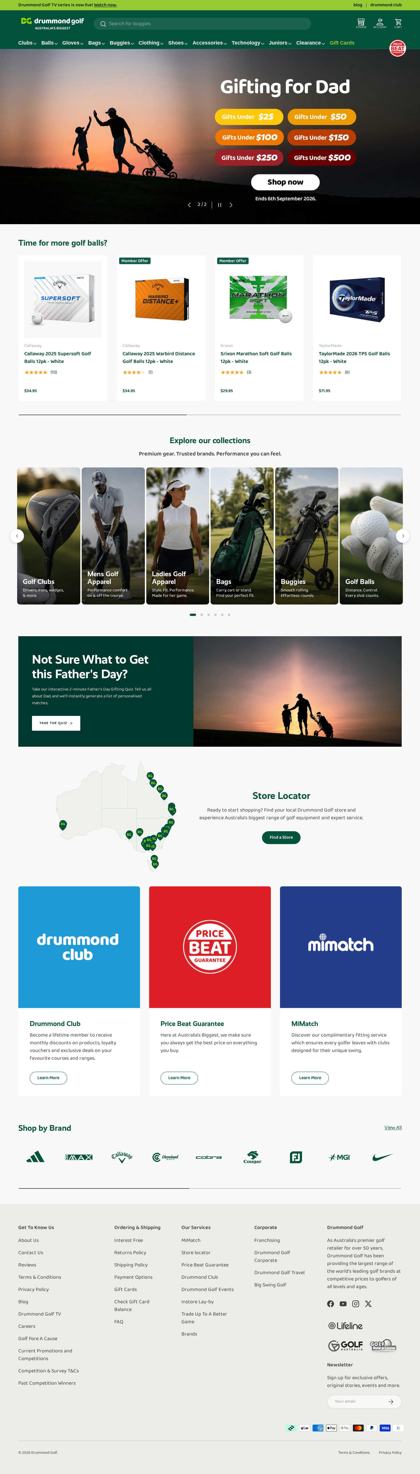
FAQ (118, 1322)
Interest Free (128, 1240)
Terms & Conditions (39, 1277)
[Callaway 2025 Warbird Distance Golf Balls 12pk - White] (161, 299)
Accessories (208, 43)
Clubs (25, 43)
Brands (189, 1334)
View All (393, 1127)
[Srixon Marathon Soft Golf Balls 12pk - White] (259, 299)
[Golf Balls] (371, 536)
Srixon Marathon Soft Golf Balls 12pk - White (256, 358)
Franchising (267, 1240)
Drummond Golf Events (207, 1289)
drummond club (386, 5)
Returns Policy (130, 1253)
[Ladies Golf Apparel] (177, 536)
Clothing (149, 43)
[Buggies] (306, 536)
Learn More (48, 1078)
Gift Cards (342, 43)
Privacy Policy (33, 1289)
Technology (246, 43)
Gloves (70, 43)
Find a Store (281, 837)
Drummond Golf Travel (279, 1273)
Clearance (308, 43)
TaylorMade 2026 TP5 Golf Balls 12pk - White (354, 358)
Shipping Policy (131, 1265)
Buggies (120, 43)
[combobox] (202, 24)
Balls (47, 43)
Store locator (196, 1253)
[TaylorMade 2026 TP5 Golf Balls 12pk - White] (357, 299)
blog (357, 5)
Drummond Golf (44, 1453)
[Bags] (242, 536)
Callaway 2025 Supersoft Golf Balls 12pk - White (57, 358)
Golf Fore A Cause (37, 1339)
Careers (26, 1326)
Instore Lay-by (197, 1302)
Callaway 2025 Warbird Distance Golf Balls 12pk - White (159, 358)
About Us (28, 1240)
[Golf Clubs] (48, 536)
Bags (94, 43)
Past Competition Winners (47, 1383)
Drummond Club (199, 1277)
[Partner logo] (345, 1326)
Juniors (278, 43)
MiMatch (191, 1240)
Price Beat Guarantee (205, 1265)
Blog (23, 1302)
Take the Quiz (53, 723)
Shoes (176, 43)
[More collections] (403, 536)
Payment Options (133, 1277)
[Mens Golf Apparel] (113, 536)
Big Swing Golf (270, 1285)
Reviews (27, 1265)
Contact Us (30, 1253)
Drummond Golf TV (39, 1314)
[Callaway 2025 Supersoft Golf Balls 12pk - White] (62, 299)
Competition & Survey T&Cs (48, 1371)
